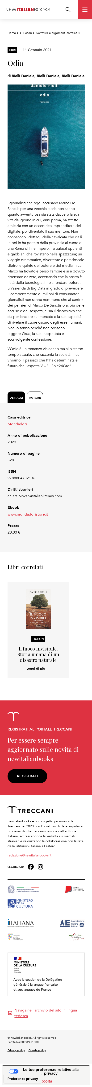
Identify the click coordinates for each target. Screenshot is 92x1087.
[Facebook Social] (31, 866)
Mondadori (17, 424)
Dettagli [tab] (16, 397)
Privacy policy (16, 1050)
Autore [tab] (35, 397)
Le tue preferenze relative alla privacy (51, 1071)
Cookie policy (37, 1050)
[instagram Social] (41, 866)
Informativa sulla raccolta (29, 1081)
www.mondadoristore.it (28, 514)
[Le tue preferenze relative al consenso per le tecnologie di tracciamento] (23, 1078)
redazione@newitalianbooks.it (29, 855)
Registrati (27, 776)
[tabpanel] (46, 474)
